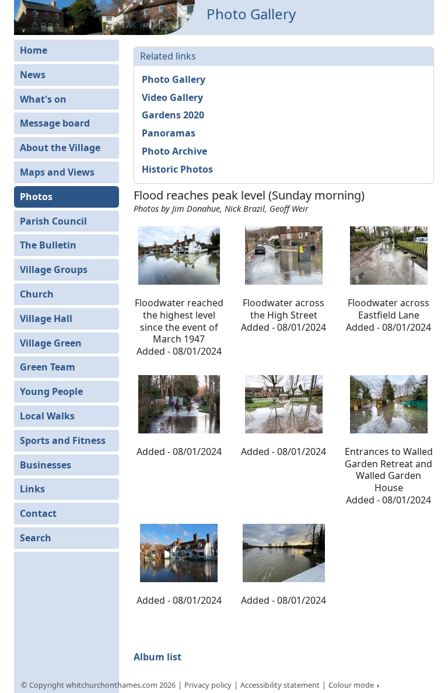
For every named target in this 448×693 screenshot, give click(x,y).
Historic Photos (177, 169)
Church (37, 294)
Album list (157, 656)
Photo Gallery (173, 79)
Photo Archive (174, 151)
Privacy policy (208, 685)
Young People (51, 391)
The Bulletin (48, 245)
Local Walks (47, 416)
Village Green (51, 343)
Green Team (47, 366)
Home (33, 50)
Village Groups (54, 269)
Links (32, 488)
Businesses (45, 465)
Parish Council (53, 221)
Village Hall (46, 318)
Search (35, 537)
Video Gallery (172, 97)
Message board (55, 123)
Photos (36, 196)
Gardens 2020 (173, 114)
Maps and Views (57, 172)
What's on (43, 99)
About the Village (60, 147)
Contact (38, 513)
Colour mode (352, 685)
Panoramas (168, 133)
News (33, 74)
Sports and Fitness (63, 440)
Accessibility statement (280, 685)
